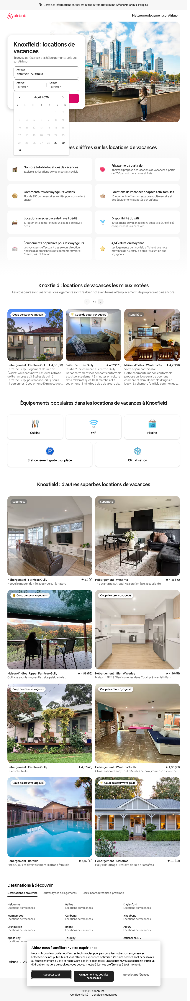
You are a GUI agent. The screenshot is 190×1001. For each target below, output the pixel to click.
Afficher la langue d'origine (132, 5)
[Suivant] (101, 302)
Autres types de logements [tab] (60, 893)
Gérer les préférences (136, 974)
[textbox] (30, 87)
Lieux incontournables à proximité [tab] (103, 893)
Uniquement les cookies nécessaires (93, 976)
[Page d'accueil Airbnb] (16, 15)
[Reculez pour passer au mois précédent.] (20, 97)
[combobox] (46, 74)
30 (63, 142)
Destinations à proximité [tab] (22, 893)
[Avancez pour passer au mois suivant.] (63, 97)
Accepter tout (51, 974)
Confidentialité (79, 994)
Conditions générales (104, 994)
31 (19, 150)
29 (55, 142)
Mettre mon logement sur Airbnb (155, 15)
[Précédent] (87, 302)
